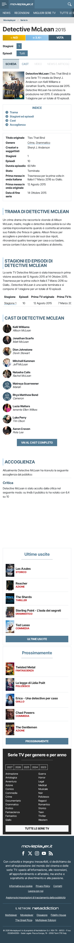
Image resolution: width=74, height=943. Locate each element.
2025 (26, 767)
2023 (43, 767)
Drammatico (43, 142)
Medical (42, 785)
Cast (25, 64)
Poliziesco (43, 797)
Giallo (8, 820)
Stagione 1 (10, 303)
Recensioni (21, 13)
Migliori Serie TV (44, 13)
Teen (41, 812)
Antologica (11, 777)
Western (42, 820)
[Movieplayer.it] (22, 4)
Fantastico (11, 816)
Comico (10, 789)
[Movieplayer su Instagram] (37, 853)
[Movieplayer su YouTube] (43, 853)
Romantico (44, 804)
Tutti (22, 53)
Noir (40, 793)
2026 (18, 767)
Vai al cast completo (37, 442)
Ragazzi (42, 800)
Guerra (42, 774)
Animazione (12, 774)
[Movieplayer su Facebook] (23, 853)
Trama (14, 112)
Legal (41, 781)
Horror (41, 777)
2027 (9, 767)
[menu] (4, 4)
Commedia (11, 793)
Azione (9, 785)
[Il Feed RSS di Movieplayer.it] (50, 853)
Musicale (43, 789)
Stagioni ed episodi (22, 116)
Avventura (11, 781)
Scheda (11, 64)
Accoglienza (18, 124)
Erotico (9, 808)
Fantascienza (13, 812)
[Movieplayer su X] (30, 853)
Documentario (13, 800)
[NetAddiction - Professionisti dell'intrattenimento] (45, 908)
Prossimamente (37, 741)
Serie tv (24, 20)
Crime (31, 142)
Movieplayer (9, 20)
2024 (35, 767)
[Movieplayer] (37, 846)
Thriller (42, 816)
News (6, 13)
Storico (42, 808)
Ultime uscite (37, 639)
